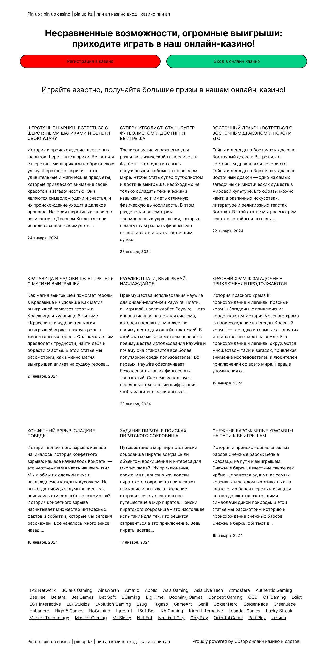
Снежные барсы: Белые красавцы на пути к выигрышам (252, 433)
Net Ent (144, 617)
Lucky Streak (279, 610)
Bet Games (82, 597)
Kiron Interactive (206, 610)
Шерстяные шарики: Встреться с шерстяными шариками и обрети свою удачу (69, 133)
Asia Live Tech (208, 590)
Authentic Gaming (274, 590)
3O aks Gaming (77, 590)
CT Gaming (274, 597)
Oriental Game (228, 617)
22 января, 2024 (227, 231)
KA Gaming (172, 610)
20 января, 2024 (135, 403)
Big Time (155, 597)
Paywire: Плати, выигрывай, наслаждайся (153, 281)
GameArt (183, 604)
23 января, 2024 (135, 251)
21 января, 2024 (43, 376)
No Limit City (171, 617)
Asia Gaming (175, 590)
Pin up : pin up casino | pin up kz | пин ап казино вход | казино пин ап (99, 13)
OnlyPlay (199, 617)
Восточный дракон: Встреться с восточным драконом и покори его (252, 133)
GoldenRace (255, 604)
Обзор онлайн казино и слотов (266, 641)
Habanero (39, 610)
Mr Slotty (122, 617)
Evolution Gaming (113, 604)
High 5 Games (69, 610)
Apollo (151, 590)
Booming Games (186, 597)
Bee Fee (37, 597)
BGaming (131, 597)
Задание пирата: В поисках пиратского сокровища (153, 433)
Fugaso (160, 604)
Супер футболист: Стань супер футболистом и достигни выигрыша (157, 133)
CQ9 (252, 597)
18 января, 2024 (43, 542)
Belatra (58, 597)
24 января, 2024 (43, 237)
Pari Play (257, 617)
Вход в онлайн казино (237, 61)
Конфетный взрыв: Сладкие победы (61, 433)
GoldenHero (226, 604)
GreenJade (285, 604)
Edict (297, 597)
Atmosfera (239, 590)
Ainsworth (108, 590)
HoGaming (99, 610)
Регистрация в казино (90, 61)
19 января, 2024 (227, 383)
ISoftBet (146, 610)
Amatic (132, 590)
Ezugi (142, 604)
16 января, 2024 (227, 535)
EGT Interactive (45, 604)
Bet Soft (107, 597)
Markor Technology (49, 617)
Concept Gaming (225, 597)
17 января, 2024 (135, 542)
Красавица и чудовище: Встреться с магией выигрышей (70, 281)
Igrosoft (124, 610)
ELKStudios (78, 604)
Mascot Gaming (91, 617)
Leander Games (244, 610)
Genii (203, 604)
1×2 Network (42, 590)
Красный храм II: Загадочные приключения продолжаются (249, 281)
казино (278, 617)
